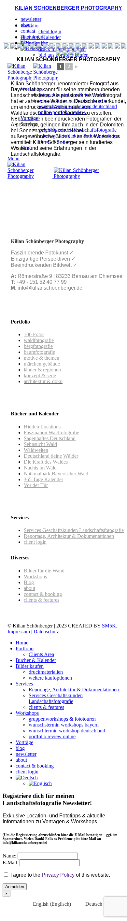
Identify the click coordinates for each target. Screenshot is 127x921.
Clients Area (41, 654)
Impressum (18, 631)
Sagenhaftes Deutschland (50, 438)
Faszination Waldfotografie (51, 432)
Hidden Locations (42, 426)
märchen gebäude (42, 364)
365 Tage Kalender (43, 479)
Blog (29, 582)
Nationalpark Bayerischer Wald (56, 473)
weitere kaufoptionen (50, 678)
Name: (9, 855)
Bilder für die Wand (44, 570)
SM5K (109, 625)
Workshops (35, 576)
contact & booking (43, 594)
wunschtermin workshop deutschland (67, 730)
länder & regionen (42, 369)
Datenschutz (46, 631)
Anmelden (14, 886)
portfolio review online (52, 736)
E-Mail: (10, 862)
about (29, 588)
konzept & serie (40, 375)
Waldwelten (36, 450)
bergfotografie (38, 346)
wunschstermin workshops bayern (64, 724)
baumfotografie (39, 352)
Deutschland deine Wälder (51, 456)
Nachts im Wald (40, 467)
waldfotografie (39, 340)
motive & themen (41, 358)
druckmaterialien (46, 672)
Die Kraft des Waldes (46, 462)
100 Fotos (34, 334)
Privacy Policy (58, 875)
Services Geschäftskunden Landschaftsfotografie (74, 530)
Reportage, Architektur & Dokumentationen (69, 536)
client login (49, 31)
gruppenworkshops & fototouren (62, 719)
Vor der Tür (36, 485)
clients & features (46, 707)
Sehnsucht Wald (40, 444)
